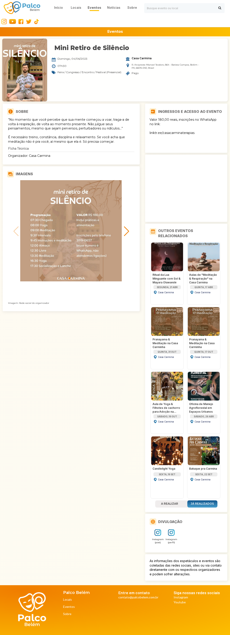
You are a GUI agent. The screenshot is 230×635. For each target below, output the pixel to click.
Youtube (180, 602)
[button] (69, 278)
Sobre (67, 614)
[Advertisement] (186, 188)
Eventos (69, 607)
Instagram (181, 597)
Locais (67, 599)
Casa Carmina (142, 58)
